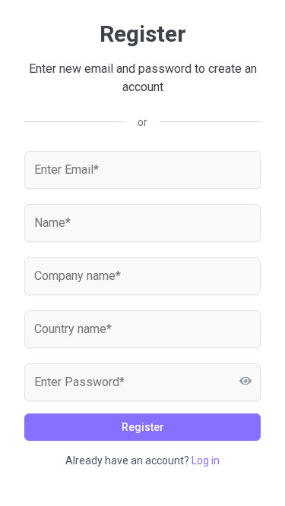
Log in (206, 460)
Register (143, 427)
